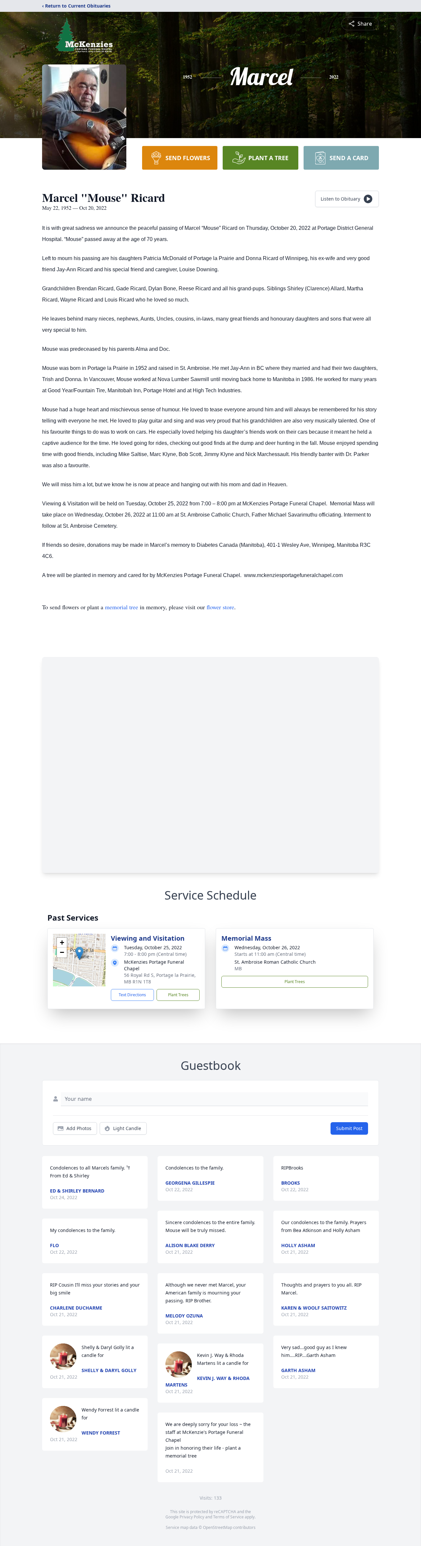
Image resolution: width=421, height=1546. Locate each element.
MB (238, 968)
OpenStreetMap (217, 1527)
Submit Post (349, 1128)
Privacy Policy (192, 1517)
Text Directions (132, 995)
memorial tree (121, 607)
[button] (79, 953)
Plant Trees (178, 995)
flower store (220, 607)
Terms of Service (228, 1517)
